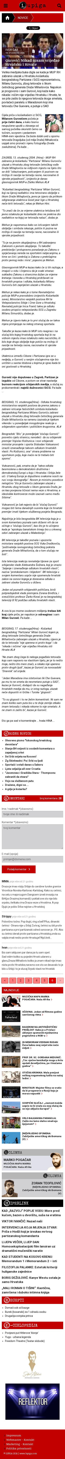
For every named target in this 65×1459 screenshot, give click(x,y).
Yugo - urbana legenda (18, 1337)
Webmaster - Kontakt (20, 1439)
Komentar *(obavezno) (15, 822)
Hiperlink (16, 1203)
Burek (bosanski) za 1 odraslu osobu (25, 1311)
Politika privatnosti (18, 1448)
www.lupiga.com (28, 1453)
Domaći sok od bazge (17, 1307)
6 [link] (52, 980)
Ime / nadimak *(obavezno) (17, 808)
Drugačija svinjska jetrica (19, 1315)
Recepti (14, 1300)
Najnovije (11, 990)
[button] (6, 5)
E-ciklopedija (21, 1325)
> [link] (60, 980)
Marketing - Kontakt (19, 1444)
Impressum (13, 1435)
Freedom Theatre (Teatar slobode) (25, 1341)
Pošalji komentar (18, 869)
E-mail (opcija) (10, 853)
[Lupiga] (32, 5)
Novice (23, 18)
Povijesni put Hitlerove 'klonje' (21, 1332)
